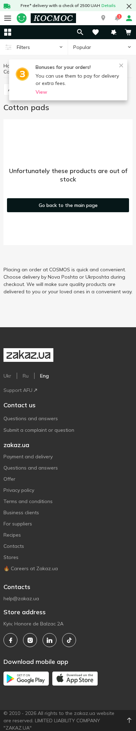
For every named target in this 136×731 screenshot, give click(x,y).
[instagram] (30, 640)
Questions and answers (30, 418)
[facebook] (10, 640)
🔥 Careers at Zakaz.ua (30, 568)
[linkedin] (49, 640)
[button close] (129, 6)
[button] (103, 18)
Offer (9, 479)
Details (108, 5)
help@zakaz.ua (21, 598)
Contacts (13, 546)
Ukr (7, 376)
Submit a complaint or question (38, 430)
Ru (26, 376)
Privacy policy (18, 490)
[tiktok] (69, 640)
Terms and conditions (28, 501)
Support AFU (17, 390)
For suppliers (17, 524)
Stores (10, 557)
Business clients (21, 512)
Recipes (12, 535)
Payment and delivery (28, 456)
